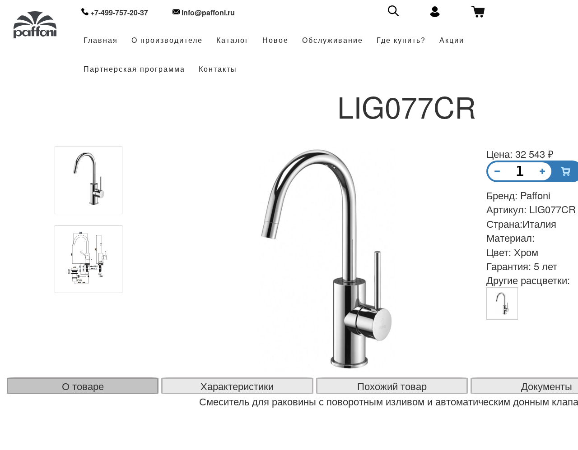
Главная (101, 40)
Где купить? (401, 40)
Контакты (218, 69)
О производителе (167, 40)
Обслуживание (332, 40)
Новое (275, 40)
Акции (451, 40)
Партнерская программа (134, 69)
